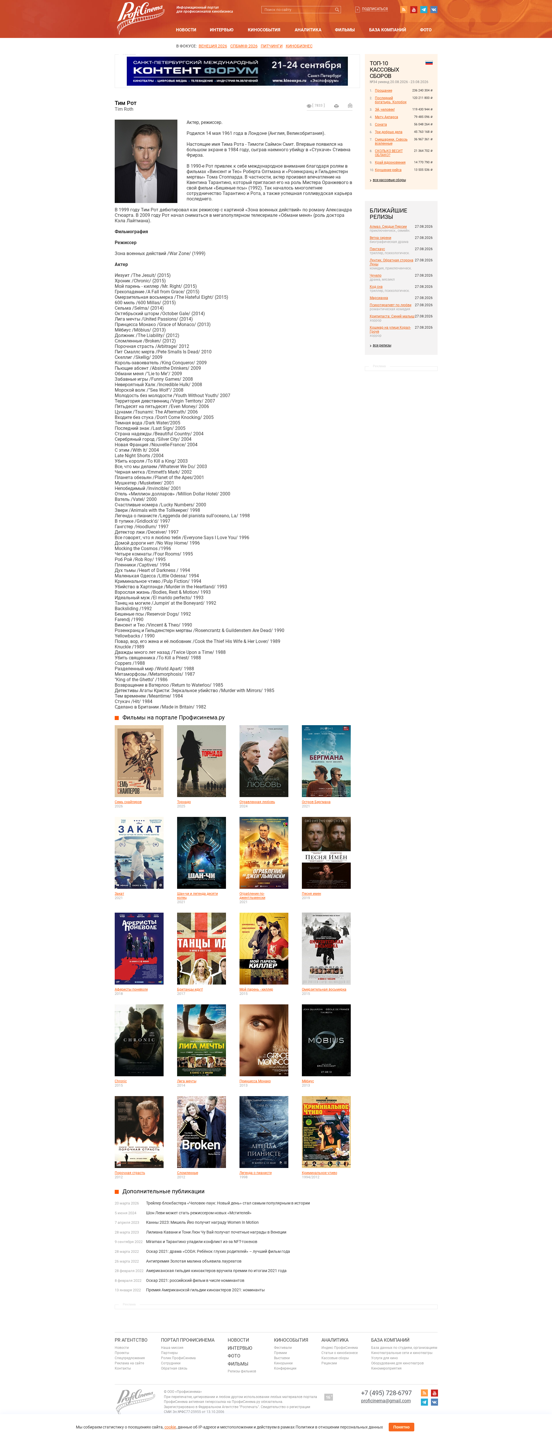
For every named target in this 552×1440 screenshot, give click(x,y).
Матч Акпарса (386, 117)
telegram (423, 9)
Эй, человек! (385, 110)
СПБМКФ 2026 (244, 46)
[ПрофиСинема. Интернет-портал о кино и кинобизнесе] (141, 12)
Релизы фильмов (242, 1371)
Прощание (383, 91)
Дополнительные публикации (163, 1191)
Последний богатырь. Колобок (391, 100)
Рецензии (329, 1363)
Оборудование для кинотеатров (397, 1363)
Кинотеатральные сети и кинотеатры (401, 1353)
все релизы (382, 345)
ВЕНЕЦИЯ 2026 (213, 46)
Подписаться (375, 9)
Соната (381, 124)
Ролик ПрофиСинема (178, 1358)
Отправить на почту (350, 105)
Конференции (285, 1368)
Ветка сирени (380, 238)
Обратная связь (174, 1368)
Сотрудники (171, 1363)
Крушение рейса (388, 170)
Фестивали (283, 1348)
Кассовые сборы (335, 1358)
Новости (186, 29)
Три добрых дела (388, 132)
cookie (170, 1427)
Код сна (376, 287)
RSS (403, 9)
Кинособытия (264, 29)
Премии (280, 1353)
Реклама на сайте (129, 1363)
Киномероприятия (386, 1368)
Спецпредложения (130, 1358)
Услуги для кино (384, 1358)
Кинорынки (283, 1363)
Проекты (122, 1353)
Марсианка (379, 298)
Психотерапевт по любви (390, 305)
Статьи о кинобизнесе (339, 1353)
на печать (336, 106)
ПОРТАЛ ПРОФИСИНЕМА (187, 1340)
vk (433, 9)
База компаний (387, 29)
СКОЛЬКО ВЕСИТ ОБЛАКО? (389, 153)
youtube (413, 9)
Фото (426, 29)
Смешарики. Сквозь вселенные (391, 141)
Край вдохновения (390, 162)
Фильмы (345, 29)
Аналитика (308, 29)
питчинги (272, 46)
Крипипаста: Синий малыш (392, 316)
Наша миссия (172, 1348)
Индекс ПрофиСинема (339, 1348)
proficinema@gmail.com (386, 1400)
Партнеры (169, 1353)
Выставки (282, 1358)
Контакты (123, 1368)
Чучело (376, 275)
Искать (337, 9)
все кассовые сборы (389, 180)
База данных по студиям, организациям (404, 1348)
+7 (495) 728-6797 (386, 1393)
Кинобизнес (299, 46)
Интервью (221, 29)
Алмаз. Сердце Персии (388, 227)
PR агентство (131, 1340)
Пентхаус (377, 249)
